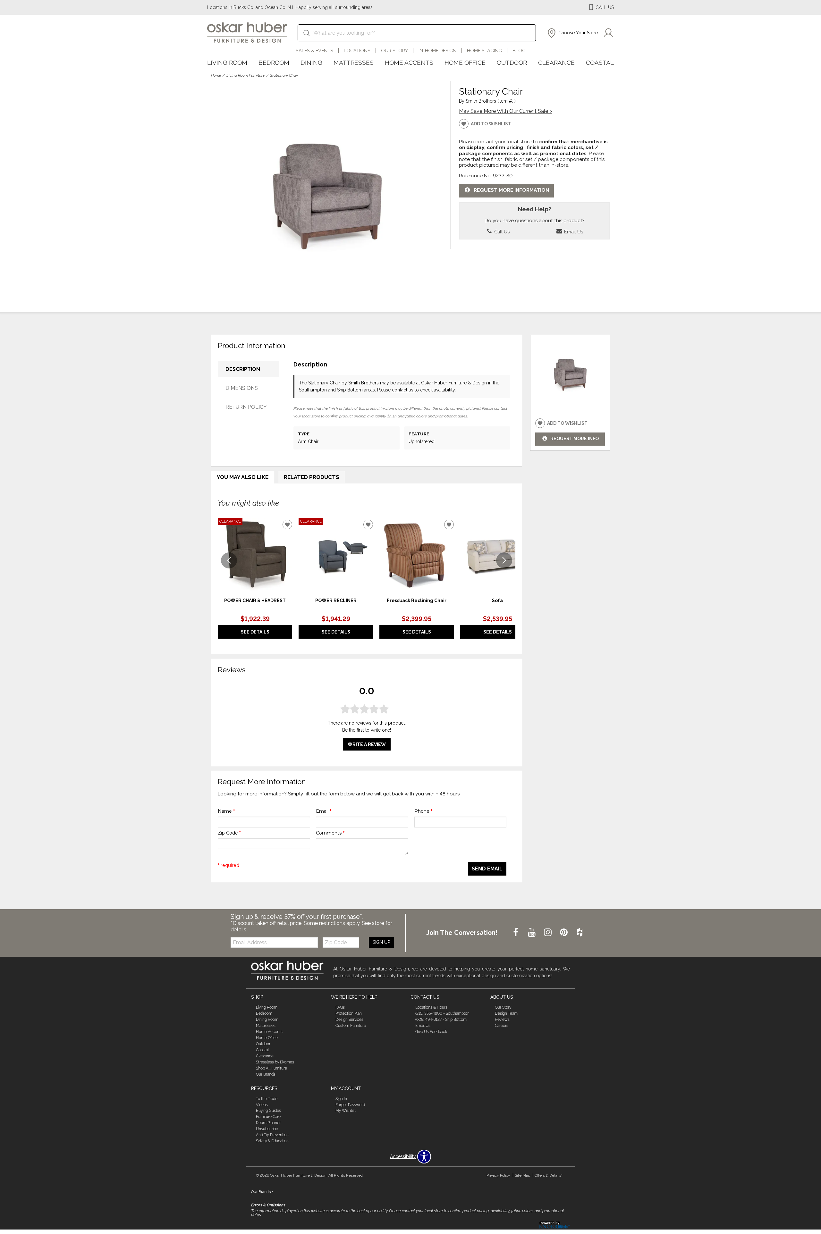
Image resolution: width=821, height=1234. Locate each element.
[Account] (608, 33)
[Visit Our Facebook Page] (516, 932)
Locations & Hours (431, 1007)
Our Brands (265, 1074)
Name (226, 811)
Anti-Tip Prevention (272, 1135)
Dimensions (241, 388)
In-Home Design (437, 50)
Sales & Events (314, 50)
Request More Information (511, 190)
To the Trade (266, 1098)
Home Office (465, 62)
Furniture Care (268, 1116)
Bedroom (273, 62)
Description (242, 369)
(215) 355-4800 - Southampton (442, 1013)
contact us (403, 389)
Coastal (600, 62)
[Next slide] (504, 560)
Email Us (573, 231)
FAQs (340, 1007)
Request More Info (574, 438)
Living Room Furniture (245, 75)
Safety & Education (272, 1141)
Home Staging (484, 50)
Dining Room (267, 1019)
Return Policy (246, 407)
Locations (357, 50)
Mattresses (354, 62)
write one (380, 730)
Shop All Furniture (271, 1068)
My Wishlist (345, 1110)
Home (216, 75)
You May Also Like (242, 477)
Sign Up (381, 942)
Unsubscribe (267, 1129)
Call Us (501, 231)
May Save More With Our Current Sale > (505, 111)
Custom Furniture (350, 1025)
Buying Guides (268, 1110)
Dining (311, 62)
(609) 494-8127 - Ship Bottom (441, 1019)
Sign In (341, 1098)
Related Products (311, 477)
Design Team (506, 1013)
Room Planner (268, 1123)
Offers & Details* (549, 1175)
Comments (330, 833)
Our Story (394, 50)
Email (323, 811)
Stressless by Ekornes (275, 1062)
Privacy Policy (498, 1175)
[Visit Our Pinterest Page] (564, 932)
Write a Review (367, 744)
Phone (423, 811)
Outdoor (512, 62)
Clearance (556, 62)
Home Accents (409, 62)
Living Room (227, 62)
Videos (262, 1104)
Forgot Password (350, 1104)
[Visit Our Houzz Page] (580, 932)
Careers (501, 1025)
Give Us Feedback (431, 1031)
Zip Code (229, 833)
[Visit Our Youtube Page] (532, 932)
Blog (519, 50)
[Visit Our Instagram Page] (548, 932)
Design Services (349, 1019)
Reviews (502, 1019)
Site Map (522, 1175)
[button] (572, 33)
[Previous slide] (229, 560)
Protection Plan (348, 1013)
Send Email (487, 869)
